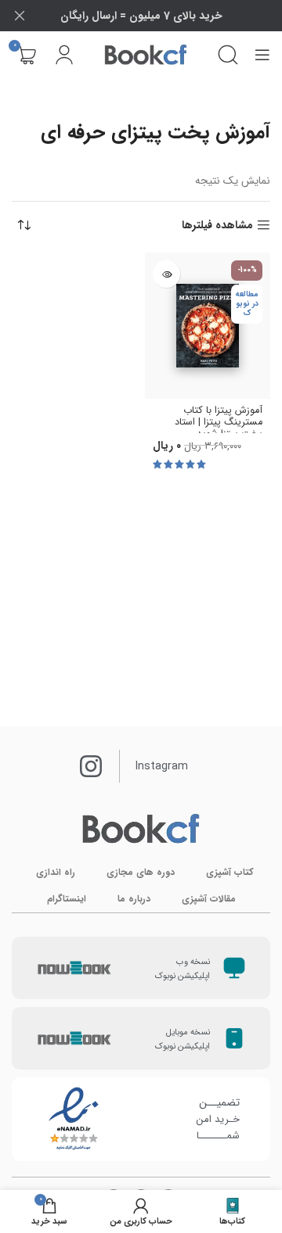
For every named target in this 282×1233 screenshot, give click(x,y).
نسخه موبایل (188, 1032)
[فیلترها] (223, 389)
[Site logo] (146, 54)
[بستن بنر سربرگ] (19, 15)
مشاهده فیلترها (217, 225)
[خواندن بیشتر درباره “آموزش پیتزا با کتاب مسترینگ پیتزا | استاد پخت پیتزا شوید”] (166, 274)
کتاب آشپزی (230, 872)
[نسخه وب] (234, 967)
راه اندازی (55, 872)
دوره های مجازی (141, 872)
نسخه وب (193, 962)
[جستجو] (228, 54)
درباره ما (134, 898)
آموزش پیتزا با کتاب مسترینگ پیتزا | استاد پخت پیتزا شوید (218, 422)
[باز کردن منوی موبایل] (262, 54)
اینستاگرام (66, 898)
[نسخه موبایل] (234, 1038)
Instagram (162, 766)
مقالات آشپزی (209, 898)
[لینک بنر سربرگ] (164, 15)
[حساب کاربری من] (64, 54)
